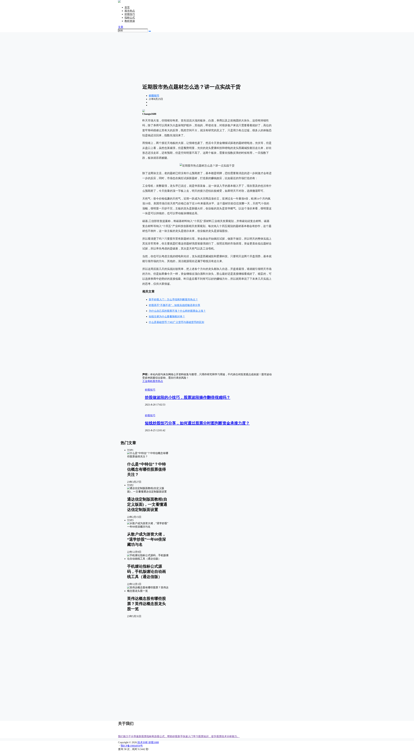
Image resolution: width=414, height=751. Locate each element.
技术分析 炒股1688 (148, 742)
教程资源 (130, 21)
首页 (127, 7)
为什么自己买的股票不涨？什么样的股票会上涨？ (177, 310)
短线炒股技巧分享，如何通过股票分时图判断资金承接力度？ (197, 423)
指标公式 (130, 17)
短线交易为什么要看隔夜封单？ (167, 316)
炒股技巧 (130, 14)
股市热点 (130, 10)
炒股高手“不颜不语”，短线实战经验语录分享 (174, 305)
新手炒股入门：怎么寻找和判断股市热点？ (173, 299)
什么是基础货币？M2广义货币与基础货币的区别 (176, 322)
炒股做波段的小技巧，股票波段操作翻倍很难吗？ (187, 397)
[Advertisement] (207, 57)
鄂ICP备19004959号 (132, 745)
